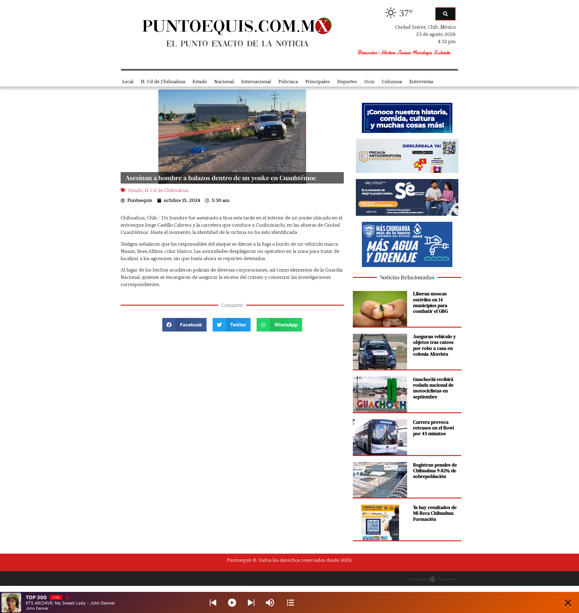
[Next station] (213, 603)
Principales (317, 81)
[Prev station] (251, 603)
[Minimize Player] (568, 603)
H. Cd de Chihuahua (163, 81)
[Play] (232, 603)
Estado (199, 81)
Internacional (256, 81)
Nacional (224, 81)
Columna (392, 81)
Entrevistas (421, 81)
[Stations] (291, 603)
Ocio (369, 81)
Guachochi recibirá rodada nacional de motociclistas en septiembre (433, 388)
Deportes (347, 81)
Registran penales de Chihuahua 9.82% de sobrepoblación (435, 470)
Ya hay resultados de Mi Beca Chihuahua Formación (435, 513)
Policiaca (288, 81)
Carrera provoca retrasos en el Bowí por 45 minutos (433, 428)
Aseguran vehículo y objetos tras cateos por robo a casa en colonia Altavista (434, 345)
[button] (184, 325)
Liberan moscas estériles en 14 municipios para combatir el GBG (430, 302)
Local (128, 81)
